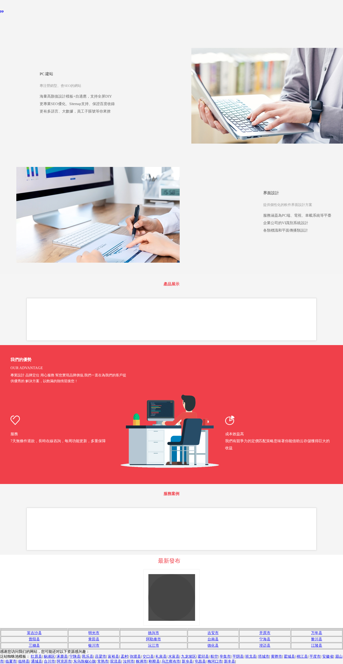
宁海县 (264, 639)
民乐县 (87, 656)
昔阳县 (34, 639)
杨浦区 (49, 656)
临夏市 (11, 661)
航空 (214, 656)
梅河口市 (214, 661)
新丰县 (229, 661)
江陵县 (316, 645)
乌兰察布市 (170, 661)
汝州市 (128, 661)
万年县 (316, 633)
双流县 (115, 661)
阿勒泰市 (153, 639)
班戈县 (250, 656)
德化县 (213, 645)
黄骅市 (276, 656)
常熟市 (102, 661)
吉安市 (213, 633)
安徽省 (327, 656)
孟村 (124, 656)
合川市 (49, 661)
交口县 (148, 656)
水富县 (173, 656)
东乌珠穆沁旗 (84, 661)
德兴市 (153, 633)
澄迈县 (264, 645)
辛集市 (225, 656)
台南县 (213, 639)
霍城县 (289, 656)
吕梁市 (100, 656)
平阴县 (238, 656)
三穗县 (34, 645)
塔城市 (263, 656)
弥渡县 (135, 656)
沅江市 (153, 645)
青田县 (93, 639)
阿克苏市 (64, 661)
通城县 (36, 661)
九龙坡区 (188, 656)
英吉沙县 (34, 633)
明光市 (93, 633)
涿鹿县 (62, 656)
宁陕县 (74, 656)
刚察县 (154, 661)
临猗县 (23, 661)
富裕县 (113, 656)
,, (2, 9)
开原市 (264, 633)
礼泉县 (161, 656)
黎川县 (316, 639)
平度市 (315, 656)
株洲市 (141, 661)
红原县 (36, 656)
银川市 (93, 645)
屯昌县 (200, 661)
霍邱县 (203, 656)
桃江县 (302, 656)
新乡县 (187, 661)
